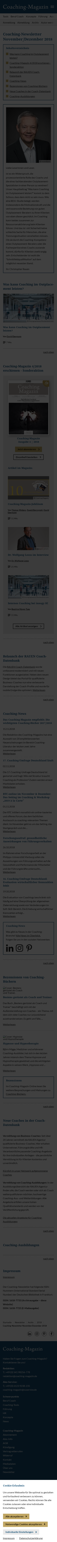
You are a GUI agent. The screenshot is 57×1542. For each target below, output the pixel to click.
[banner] (28, 771)
